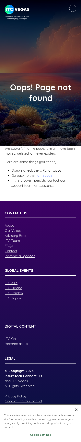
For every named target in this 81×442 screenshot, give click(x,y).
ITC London (14, 293)
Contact (11, 251)
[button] (72, 8)
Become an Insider (19, 344)
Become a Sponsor (20, 256)
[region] (40, 423)
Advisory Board (17, 236)
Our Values (13, 230)
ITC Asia (11, 283)
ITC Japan (13, 298)
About (9, 225)
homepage (44, 175)
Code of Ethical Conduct (23, 401)
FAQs (9, 246)
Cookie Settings (40, 434)
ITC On (10, 338)
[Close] (76, 409)
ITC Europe (13, 288)
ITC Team (12, 240)
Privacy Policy (15, 396)
